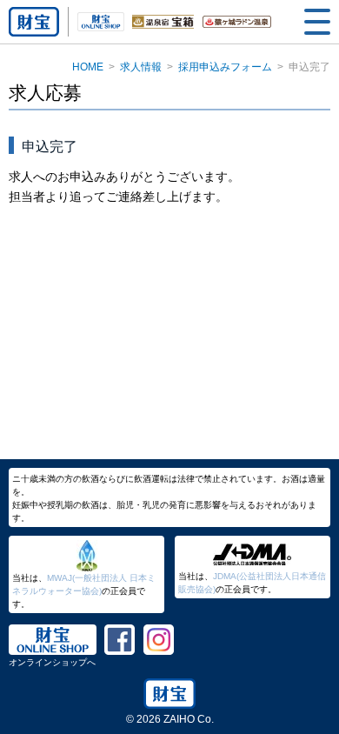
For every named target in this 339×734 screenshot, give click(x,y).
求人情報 (141, 67)
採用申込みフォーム (225, 67)
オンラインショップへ (52, 662)
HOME (87, 67)
